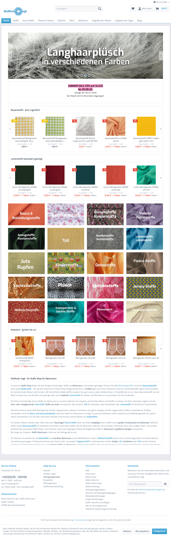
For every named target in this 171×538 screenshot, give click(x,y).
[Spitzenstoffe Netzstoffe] (105, 287)
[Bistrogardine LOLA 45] (116, 345)
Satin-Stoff (39, 404)
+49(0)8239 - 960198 (14, 477)
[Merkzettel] (133, 8)
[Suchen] (99, 8)
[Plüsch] (65, 287)
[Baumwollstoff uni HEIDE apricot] (116, 126)
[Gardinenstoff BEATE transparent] (24, 345)
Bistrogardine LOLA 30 (55, 358)
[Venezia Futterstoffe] (144, 214)
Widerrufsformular (94, 483)
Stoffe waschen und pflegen (98, 502)
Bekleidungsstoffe (126, 385)
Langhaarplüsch (85, 56)
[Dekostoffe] (105, 263)
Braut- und (34, 413)
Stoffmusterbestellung (53, 486)
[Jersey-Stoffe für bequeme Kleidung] (144, 287)
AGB (87, 470)
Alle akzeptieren (142, 531)
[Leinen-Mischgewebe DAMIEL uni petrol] (85, 175)
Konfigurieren (159, 531)
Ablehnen (127, 531)
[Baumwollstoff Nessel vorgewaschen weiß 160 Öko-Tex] (85, 126)
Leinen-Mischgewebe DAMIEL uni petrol (85, 188)
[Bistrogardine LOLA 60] (85, 345)
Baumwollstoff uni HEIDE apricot (116, 139)
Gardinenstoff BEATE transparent (25, 359)
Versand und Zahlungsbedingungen (101, 493)
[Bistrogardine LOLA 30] (55, 345)
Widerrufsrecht (92, 480)
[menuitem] (78, 8)
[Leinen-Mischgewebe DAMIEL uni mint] (146, 175)
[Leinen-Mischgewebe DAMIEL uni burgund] (55, 175)
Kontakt (46, 470)
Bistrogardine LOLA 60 (85, 358)
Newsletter (48, 480)
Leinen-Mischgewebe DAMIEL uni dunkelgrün (24, 188)
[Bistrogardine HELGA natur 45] (146, 345)
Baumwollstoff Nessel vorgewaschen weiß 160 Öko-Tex (85, 139)
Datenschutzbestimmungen (150, 489)
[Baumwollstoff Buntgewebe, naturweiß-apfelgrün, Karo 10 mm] (55, 126)
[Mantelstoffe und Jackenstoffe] (105, 238)
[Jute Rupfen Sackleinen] (26, 263)
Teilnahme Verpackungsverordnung (101, 509)
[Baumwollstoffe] (65, 214)
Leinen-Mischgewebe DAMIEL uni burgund (54, 188)
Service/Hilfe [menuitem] (162, 2)
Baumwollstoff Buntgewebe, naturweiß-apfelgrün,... (55, 139)
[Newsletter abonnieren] (165, 484)
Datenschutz (91, 477)
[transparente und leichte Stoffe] (65, 311)
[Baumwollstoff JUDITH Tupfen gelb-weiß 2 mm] (146, 126)
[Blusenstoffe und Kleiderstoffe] (105, 214)
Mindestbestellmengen (95, 496)
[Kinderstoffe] (65, 263)
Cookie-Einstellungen (94, 499)
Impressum (90, 474)
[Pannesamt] (105, 311)
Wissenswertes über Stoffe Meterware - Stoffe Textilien (18, 500)
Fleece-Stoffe (71, 422)
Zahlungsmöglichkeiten (95, 490)
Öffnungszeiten (50, 483)
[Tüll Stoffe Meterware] (65, 238)
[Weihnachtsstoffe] (26, 311)
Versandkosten (79, 520)
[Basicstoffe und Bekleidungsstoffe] (26, 214)
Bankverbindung (92, 486)
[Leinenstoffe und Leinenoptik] (144, 238)
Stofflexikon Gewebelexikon (13, 505)
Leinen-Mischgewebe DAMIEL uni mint (146, 188)
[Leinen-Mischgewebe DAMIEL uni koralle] (116, 175)
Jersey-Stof (75, 395)
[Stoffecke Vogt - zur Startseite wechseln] (16, 11)
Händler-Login (49, 474)
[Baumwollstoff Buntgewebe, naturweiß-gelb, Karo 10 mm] (24, 126)
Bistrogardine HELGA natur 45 (146, 358)
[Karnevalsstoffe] (26, 287)
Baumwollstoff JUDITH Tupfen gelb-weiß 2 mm (146, 139)
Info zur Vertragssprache (96, 505)
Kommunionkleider (48, 413)
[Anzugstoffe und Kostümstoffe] (26, 238)
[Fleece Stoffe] (144, 263)
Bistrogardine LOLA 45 (115, 358)
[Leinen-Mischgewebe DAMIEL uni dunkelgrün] (24, 175)
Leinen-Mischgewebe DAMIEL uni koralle (115, 188)
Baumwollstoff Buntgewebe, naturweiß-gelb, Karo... (24, 139)
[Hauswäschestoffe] (144, 311)
